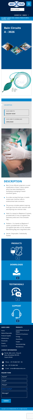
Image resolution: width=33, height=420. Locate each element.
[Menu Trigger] (28, 3)
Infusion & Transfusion (22, 334)
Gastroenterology (20, 344)
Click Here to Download (14, 121)
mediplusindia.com (14, 408)
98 (21, 362)
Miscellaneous (19, 346)
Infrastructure (5, 338)
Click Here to (10, 112)
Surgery (18, 341)
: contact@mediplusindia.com (17, 368)
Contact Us (17, 15)
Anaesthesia (19, 339)
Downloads (4, 340)
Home (3, 330)
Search (24, 15)
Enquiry (3, 343)
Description (8, 105)
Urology (18, 336)
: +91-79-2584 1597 (15, 362)
